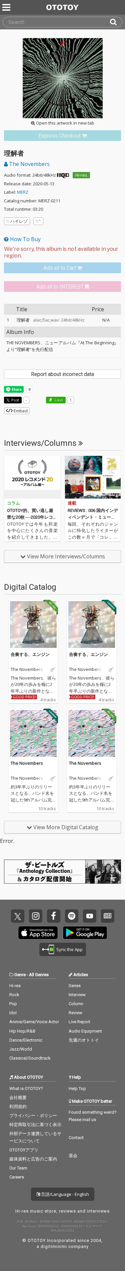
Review (75, 1012)
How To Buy (25, 239)
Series (75, 985)
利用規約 (18, 1106)
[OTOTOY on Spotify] (71, 916)
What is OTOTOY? (26, 1088)
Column (76, 1003)
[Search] (116, 22)
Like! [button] (58, 399)
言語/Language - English (64, 1194)
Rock (14, 994)
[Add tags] (38, 221)
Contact (76, 1137)
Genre (20, 974)
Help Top (77, 1088)
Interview (77, 994)
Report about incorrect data (62, 374)
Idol (13, 1012)
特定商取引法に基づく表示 (35, 1124)
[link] (62, 136)
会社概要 (18, 1097)
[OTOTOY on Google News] (107, 916)
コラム (13, 503)
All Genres (39, 974)
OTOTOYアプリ (23, 1149)
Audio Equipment (85, 1031)
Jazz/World (20, 1049)
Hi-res (81, 175)
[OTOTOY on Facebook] (53, 916)
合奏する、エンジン (30, 654)
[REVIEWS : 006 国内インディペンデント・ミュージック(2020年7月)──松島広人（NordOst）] (93, 477)
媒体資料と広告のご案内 (33, 1158)
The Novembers (29, 164)
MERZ (22, 192)
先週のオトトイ (84, 1040)
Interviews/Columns (41, 443)
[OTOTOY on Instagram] (35, 916)
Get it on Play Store (85, 932)
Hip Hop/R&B (22, 1031)
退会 (73, 1155)
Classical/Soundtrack (30, 1058)
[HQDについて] (63, 175)
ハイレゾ (19, 221)
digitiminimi (54, 1246)
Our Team (18, 1167)
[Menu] (7, 7)
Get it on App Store (38, 932)
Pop (13, 1003)
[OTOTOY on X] (17, 916)
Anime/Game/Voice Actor (34, 1021)
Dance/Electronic (25, 1040)
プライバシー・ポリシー (33, 1115)
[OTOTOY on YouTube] (89, 916)
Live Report (79, 1021)
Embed (20, 411)
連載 (72, 503)
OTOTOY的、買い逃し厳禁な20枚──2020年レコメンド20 (32, 517)
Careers (16, 1176)
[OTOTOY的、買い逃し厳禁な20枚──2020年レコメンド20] (32, 477)
